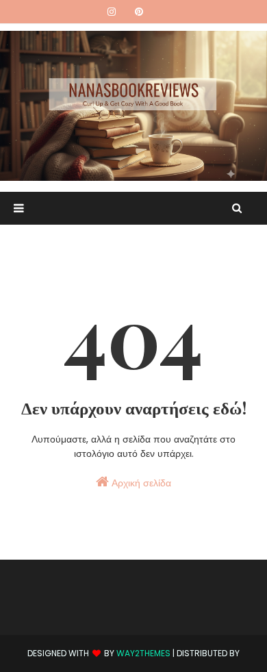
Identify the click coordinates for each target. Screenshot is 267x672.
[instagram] (111, 11)
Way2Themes (143, 653)
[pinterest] (139, 11)
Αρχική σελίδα (140, 483)
